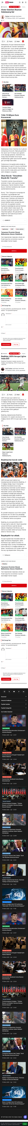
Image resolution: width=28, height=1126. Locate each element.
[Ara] (20, 2)
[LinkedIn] (23, 691)
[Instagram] (4, 691)
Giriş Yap (16, 344)
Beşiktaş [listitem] (4, 563)
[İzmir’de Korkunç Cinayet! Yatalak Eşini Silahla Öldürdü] (14, 750)
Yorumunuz (9, 313)
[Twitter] (9, 691)
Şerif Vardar (8, 368)
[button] (23, 2)
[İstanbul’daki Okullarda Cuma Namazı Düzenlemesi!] (14, 774)
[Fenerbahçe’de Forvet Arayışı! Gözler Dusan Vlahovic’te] (21, 266)
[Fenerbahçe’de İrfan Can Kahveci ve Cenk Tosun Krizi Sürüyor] (7, 281)
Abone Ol (14, 250)
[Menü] (2, 2)
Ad (2, 327)
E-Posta (3, 333)
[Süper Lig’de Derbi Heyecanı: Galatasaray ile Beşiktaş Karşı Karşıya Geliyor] (7, 450)
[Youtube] (14, 691)
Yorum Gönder (6, 344)
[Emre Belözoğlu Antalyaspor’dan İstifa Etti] (21, 281)
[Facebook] (19, 691)
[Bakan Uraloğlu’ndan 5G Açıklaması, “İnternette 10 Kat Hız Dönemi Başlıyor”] (14, 899)
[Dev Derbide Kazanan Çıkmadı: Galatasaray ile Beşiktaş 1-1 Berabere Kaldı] (20, 91)
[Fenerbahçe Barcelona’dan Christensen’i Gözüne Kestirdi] (7, 266)
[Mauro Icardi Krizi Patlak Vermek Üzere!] (7, 296)
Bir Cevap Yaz (6, 305)
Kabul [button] (25, 1124)
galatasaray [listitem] (5, 229)
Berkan (7, 16)
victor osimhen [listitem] (20, 229)
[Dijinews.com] (10, 2)
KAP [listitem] (12, 229)
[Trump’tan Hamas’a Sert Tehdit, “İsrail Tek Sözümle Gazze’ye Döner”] (14, 851)
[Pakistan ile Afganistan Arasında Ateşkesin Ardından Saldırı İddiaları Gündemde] (14, 826)
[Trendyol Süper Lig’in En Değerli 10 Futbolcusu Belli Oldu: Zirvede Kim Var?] (7, 105)
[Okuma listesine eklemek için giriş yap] (23, 41)
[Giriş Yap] (25, 2)
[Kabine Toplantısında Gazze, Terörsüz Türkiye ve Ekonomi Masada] (14, 875)
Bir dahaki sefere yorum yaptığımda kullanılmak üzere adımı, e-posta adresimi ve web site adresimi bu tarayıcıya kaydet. (14, 339)
